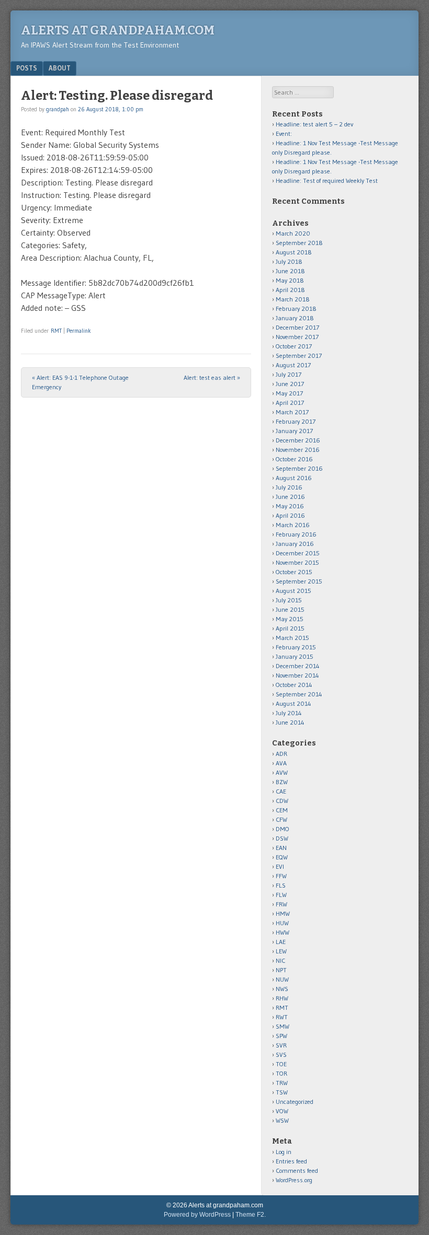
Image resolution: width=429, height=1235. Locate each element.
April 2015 (290, 628)
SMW (282, 1026)
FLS (281, 885)
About (60, 68)
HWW (282, 932)
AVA (281, 763)
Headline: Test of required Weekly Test (327, 180)
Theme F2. (250, 1214)
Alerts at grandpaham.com (117, 30)
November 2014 (297, 675)
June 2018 (290, 271)
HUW (282, 923)
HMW (283, 913)
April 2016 (290, 515)
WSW (282, 1120)
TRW (282, 1083)
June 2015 (290, 609)
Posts (26, 68)
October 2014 (294, 685)
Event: (284, 133)
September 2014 (299, 694)
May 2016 (290, 506)
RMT (56, 330)
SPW (281, 1036)
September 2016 (299, 468)
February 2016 (296, 534)
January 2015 (294, 656)
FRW (281, 904)
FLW (281, 895)
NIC (280, 960)
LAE (281, 942)
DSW (282, 838)
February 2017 (295, 421)
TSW (282, 1092)
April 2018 (290, 290)
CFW (281, 819)
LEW (281, 951)
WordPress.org (294, 1180)
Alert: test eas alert (212, 377)
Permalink (78, 330)
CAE (281, 791)
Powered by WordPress (197, 1214)
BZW (282, 782)
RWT (282, 1017)
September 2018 (299, 243)
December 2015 (298, 553)
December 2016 (298, 440)
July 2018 (289, 261)
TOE (281, 1064)
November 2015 (297, 562)
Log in (283, 1152)
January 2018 (295, 318)
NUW (282, 979)
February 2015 (296, 647)
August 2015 (293, 591)
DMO (282, 829)
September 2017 (299, 355)
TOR (281, 1073)
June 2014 (290, 722)
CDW (282, 801)
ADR (281, 754)
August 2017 (293, 365)
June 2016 (290, 496)
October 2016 (294, 459)
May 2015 (289, 619)
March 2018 (293, 299)
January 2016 (295, 543)
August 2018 (294, 252)
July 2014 (289, 713)
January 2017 (294, 431)
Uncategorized (294, 1101)
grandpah (57, 109)
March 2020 (293, 233)
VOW (282, 1111)
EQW (282, 857)
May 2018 (290, 280)
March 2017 (292, 412)
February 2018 (296, 308)
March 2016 (293, 525)
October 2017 (294, 346)
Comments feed (297, 1170)
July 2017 (288, 374)
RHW (282, 998)
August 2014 (293, 703)
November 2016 (298, 449)
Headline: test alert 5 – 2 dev (314, 124)
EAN (281, 848)
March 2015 (292, 638)
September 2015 (299, 581)
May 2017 (289, 393)
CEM (282, 810)
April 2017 (290, 402)
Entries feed (291, 1161)
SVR (281, 1045)
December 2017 (297, 327)
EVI (280, 866)
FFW (281, 876)
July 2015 (289, 600)
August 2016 (294, 478)
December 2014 (298, 666)
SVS (281, 1054)
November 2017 (297, 337)
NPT (281, 970)
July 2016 (289, 487)
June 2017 (290, 384)
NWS (282, 989)
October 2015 (294, 572)
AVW (282, 772)
